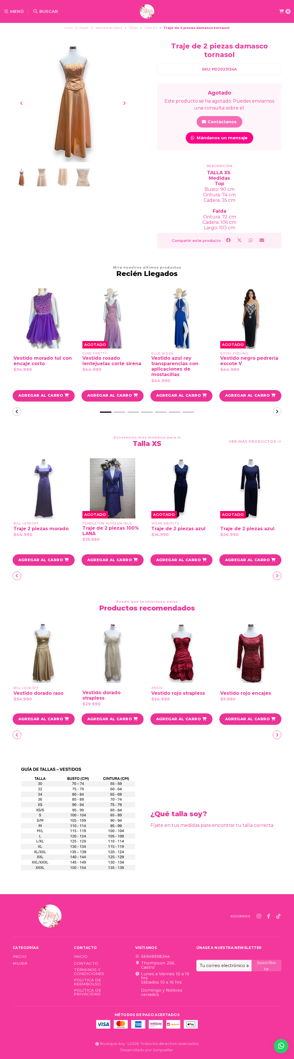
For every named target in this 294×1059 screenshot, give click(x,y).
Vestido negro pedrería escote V (249, 360)
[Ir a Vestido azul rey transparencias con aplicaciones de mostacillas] (181, 318)
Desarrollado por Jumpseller (146, 1050)
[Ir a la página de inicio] (147, 11)
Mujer (84, 28)
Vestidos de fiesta (108, 28)
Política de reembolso (87, 982)
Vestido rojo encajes (245, 693)
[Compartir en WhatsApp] (251, 240)
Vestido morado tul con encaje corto (42, 360)
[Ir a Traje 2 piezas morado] (43, 488)
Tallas (133, 28)
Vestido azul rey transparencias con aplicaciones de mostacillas (174, 366)
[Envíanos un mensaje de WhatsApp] (281, 1046)
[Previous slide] (21, 103)
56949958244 (155, 956)
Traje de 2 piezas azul (178, 528)
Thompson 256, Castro (158, 965)
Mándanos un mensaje (221, 137)
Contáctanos (221, 121)
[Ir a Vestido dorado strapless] (112, 653)
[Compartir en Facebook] (228, 240)
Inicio (69, 28)
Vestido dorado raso (38, 693)
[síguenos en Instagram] (259, 916)
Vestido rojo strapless (178, 693)
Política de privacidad (87, 992)
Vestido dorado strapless (101, 695)
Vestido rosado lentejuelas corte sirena (111, 360)
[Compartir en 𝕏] (239, 240)
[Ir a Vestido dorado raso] (43, 653)
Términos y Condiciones (89, 972)
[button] (44, 396)
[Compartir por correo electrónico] (262, 240)
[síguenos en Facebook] (268, 916)
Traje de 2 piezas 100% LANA (110, 530)
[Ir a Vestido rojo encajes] (250, 653)
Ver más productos (253, 441)
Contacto (86, 964)
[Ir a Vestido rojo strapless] (181, 653)
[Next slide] (124, 103)
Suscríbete (266, 965)
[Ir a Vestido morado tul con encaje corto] (43, 318)
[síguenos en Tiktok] (278, 916)
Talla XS (150, 28)
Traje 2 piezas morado (41, 528)
